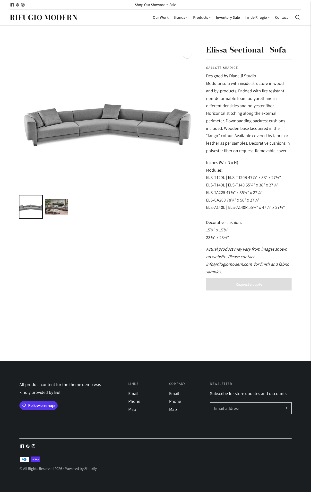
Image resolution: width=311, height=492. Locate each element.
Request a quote (249, 284)
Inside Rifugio (256, 17)
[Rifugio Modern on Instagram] (23, 5)
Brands (179, 17)
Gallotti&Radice (222, 67)
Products (200, 17)
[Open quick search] (297, 17)
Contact (281, 17)
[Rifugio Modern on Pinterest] (17, 5)
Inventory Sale (228, 17)
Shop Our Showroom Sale (155, 4)
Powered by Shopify (81, 468)
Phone (134, 401)
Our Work (161, 17)
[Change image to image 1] (30, 207)
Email (133, 393)
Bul (57, 392)
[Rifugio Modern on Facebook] (12, 5)
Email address (226, 403)
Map (132, 409)
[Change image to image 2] (56, 207)
